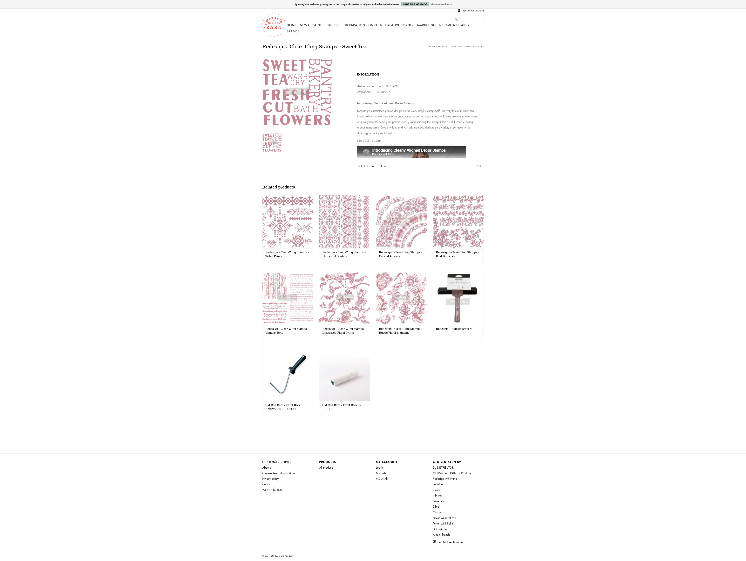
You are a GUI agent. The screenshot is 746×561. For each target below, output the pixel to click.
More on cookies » (441, 4)
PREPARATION (354, 25)
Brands (293, 31)
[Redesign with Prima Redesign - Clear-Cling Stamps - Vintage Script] (287, 298)
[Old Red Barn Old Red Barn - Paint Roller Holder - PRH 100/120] (287, 374)
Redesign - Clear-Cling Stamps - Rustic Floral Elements (400, 331)
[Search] (455, 19)
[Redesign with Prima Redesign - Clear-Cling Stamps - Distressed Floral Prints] (344, 298)
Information (368, 75)
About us (267, 467)
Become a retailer (454, 25)
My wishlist (382, 479)
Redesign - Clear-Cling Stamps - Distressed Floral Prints (344, 331)
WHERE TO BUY (272, 490)
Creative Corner (399, 25)
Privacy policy (270, 479)
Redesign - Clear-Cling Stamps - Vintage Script (287, 331)
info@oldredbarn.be (451, 542)
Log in (379, 467)
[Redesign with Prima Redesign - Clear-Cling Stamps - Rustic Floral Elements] (401, 298)
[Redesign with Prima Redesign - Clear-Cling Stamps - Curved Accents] (401, 221)
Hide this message (415, 4)
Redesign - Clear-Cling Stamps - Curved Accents (400, 254)
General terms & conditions (278, 473)
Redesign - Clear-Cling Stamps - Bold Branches (457, 254)
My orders (382, 473)
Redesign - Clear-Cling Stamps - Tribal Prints (287, 254)
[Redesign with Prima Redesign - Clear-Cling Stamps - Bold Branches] (458, 221)
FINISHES (375, 25)
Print (479, 166)
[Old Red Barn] (274, 25)
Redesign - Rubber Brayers (454, 329)
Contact (266, 484)
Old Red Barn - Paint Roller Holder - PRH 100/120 (283, 407)
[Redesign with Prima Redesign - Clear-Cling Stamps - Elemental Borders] (344, 221)
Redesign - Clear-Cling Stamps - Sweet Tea (461, 46)
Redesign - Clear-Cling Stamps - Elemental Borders (344, 254)
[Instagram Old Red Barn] (376, 444)
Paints (317, 25)
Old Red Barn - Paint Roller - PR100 (341, 407)
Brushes (333, 25)
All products (326, 467)
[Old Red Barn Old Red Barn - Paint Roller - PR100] (344, 374)
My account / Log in (473, 11)
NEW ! (304, 25)
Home (291, 25)
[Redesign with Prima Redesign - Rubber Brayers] (458, 298)
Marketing (426, 25)
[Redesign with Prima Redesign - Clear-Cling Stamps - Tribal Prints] (287, 221)
